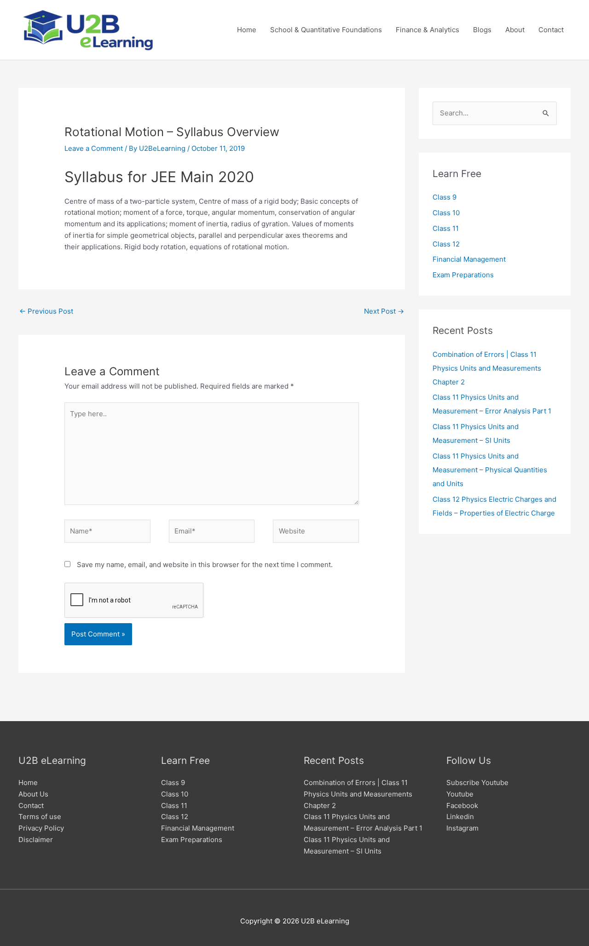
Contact (551, 29)
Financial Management (469, 259)
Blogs (482, 29)
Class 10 (446, 212)
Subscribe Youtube (477, 782)
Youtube (460, 794)
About (515, 29)
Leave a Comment (93, 148)
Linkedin (460, 816)
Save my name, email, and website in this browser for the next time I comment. (205, 564)
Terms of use (39, 816)
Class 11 (446, 228)
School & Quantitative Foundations (326, 29)
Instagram (462, 828)
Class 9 (444, 197)
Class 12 (446, 244)
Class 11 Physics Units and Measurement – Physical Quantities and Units (490, 470)
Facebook (462, 805)
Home (246, 29)
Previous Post (46, 311)
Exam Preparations (463, 274)
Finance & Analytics (427, 29)
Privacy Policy (41, 828)
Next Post (384, 311)
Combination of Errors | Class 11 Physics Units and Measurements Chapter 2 (487, 368)
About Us (33, 794)
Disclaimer (35, 839)
